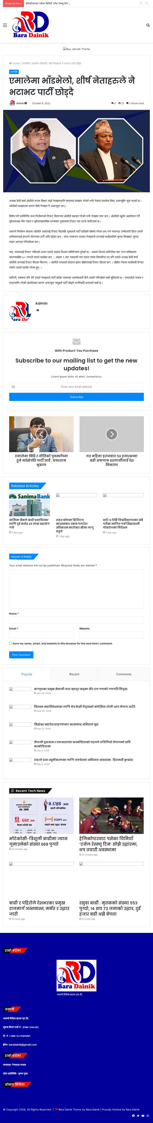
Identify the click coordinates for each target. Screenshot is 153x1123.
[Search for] (148, 26)
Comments (123, 674)
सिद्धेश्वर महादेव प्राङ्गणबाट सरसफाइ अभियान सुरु (66, 724)
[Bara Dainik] (31, 25)
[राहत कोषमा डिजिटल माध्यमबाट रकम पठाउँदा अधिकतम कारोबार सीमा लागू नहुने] (76, 504)
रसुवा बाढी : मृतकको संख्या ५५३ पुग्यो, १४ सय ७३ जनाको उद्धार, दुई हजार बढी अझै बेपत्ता (109, 908)
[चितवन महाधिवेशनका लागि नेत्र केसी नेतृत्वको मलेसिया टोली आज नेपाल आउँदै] (20, 712)
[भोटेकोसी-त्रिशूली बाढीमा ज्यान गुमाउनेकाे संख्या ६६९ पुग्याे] (41, 816)
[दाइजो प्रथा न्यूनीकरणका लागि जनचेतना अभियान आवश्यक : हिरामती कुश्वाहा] (20, 765)
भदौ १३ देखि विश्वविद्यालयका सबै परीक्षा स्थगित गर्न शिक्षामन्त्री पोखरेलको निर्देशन (123, 524)
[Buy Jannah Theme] (76, 48)
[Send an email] (26, 103)
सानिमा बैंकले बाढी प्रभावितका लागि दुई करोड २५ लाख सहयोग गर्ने (29, 524)
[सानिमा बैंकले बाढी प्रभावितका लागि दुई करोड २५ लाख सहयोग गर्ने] (29, 504)
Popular (27, 674)
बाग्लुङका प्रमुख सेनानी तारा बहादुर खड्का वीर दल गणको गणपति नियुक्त (81, 689)
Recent (74, 674)
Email (13, 628)
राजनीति (25, 63)
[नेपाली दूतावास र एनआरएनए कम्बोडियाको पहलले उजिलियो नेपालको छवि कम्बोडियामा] (20, 747)
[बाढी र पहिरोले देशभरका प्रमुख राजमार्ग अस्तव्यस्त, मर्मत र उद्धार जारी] (41, 880)
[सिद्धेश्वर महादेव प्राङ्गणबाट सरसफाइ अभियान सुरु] (20, 729)
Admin (20, 103)
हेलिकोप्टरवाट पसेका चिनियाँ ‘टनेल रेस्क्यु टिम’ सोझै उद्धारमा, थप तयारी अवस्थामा (63, 3)
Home (16, 63)
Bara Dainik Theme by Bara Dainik (79, 1109)
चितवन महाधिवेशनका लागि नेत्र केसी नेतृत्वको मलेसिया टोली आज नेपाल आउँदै (84, 707)
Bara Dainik (132, 1109)
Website (84, 628)
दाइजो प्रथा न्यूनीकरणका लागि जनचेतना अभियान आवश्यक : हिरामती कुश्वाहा (83, 760)
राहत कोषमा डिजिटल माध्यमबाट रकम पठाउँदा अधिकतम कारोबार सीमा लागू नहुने (75, 525)
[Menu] (5, 26)
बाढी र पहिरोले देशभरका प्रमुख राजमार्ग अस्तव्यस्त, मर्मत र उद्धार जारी (39, 908)
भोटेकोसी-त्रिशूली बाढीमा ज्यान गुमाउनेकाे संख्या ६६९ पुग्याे (38, 841)
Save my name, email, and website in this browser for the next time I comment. (63, 643)
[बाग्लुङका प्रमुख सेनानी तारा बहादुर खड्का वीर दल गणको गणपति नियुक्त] (20, 694)
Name (14, 613)
